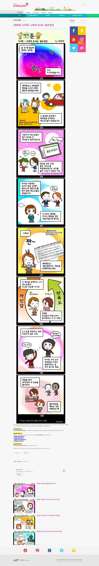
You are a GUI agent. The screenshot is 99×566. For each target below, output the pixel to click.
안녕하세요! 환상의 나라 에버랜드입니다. (24, 471)
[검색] (84, 4)
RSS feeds (80, 560)
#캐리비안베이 (35, 12)
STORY (48, 15)
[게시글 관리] (20, 453)
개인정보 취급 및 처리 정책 (71, 560)
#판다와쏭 (50, 12)
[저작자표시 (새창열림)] (29, 453)
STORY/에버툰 (17, 20)
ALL (19, 15)
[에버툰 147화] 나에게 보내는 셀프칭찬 (33, 25)
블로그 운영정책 (60, 560)
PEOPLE (62, 15)
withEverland (19, 469)
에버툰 (19, 461)
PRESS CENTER (77, 15)
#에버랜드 (28, 12)
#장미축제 (43, 12)
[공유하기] (19, 453)
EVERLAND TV (33, 15)
